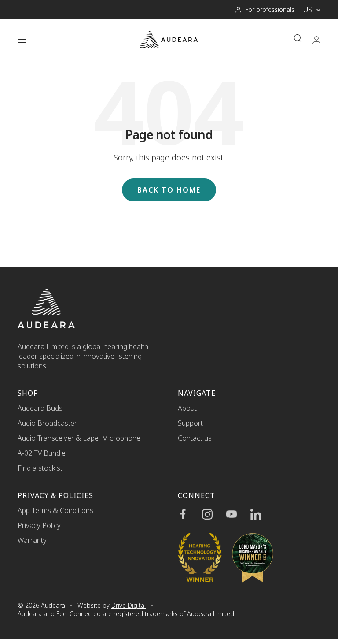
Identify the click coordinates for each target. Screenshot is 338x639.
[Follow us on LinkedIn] (262, 514)
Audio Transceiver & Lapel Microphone (79, 438)
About (187, 408)
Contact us (195, 438)
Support (190, 423)
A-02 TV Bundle (42, 453)
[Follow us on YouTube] (238, 514)
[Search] (298, 39)
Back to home (169, 190)
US (307, 10)
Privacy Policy (39, 525)
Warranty (32, 540)
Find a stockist (40, 468)
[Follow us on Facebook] (190, 514)
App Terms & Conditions (55, 510)
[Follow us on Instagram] (214, 514)
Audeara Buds (40, 408)
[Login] (316, 40)
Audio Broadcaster (47, 423)
